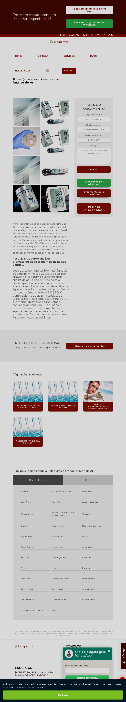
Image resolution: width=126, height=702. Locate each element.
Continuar (63, 695)
